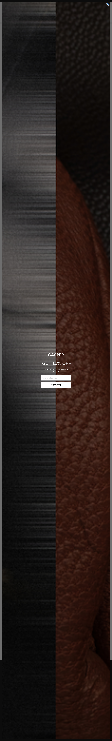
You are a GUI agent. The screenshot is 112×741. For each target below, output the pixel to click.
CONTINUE (56, 385)
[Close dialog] (107, 5)
